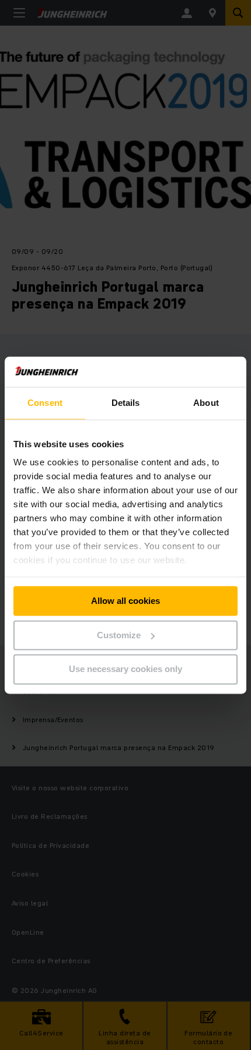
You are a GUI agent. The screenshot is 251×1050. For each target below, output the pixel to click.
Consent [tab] (44, 403)
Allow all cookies (125, 601)
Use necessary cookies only (125, 669)
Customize (119, 635)
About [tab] (206, 403)
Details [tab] (125, 403)
